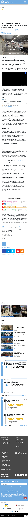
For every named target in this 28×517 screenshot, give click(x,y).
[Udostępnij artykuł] (8, 252)
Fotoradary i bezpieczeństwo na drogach (6, 460)
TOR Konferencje (19, 442)
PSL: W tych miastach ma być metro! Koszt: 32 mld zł (19, 340)
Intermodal (4, 457)
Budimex (3, 453)
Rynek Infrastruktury (6, 441)
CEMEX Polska (5, 452)
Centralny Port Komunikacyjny (5, 455)
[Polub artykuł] (4, 252)
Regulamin (18, 446)
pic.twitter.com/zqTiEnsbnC (7, 106)
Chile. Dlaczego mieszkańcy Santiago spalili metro (19, 353)
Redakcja (18, 443)
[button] (1, 45)
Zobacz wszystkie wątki (6, 469)
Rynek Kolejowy (5, 439)
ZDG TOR (17, 441)
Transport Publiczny (6, 442)
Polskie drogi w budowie (7, 451)
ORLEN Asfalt (4, 464)
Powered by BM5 (13, 515)
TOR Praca (4, 445)
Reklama (17, 445)
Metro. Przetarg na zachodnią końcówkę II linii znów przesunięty (19, 327)
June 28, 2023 (20, 109)
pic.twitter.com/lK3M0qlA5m (10, 158)
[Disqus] (14, 285)
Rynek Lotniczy (5, 443)
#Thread (6, 150)
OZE (2, 462)
